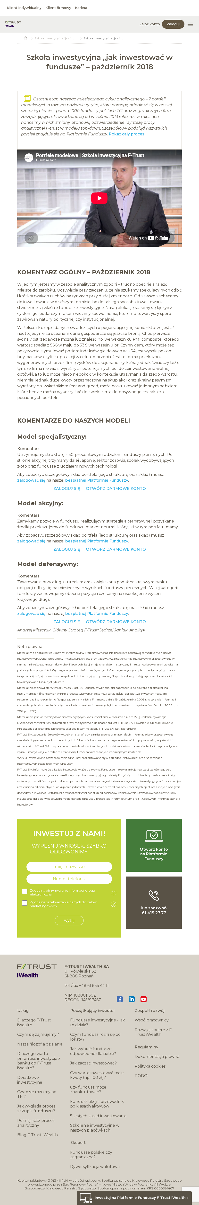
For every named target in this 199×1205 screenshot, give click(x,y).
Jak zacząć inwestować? (93, 1063)
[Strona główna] (13, 24)
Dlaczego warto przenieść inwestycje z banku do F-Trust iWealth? (38, 1060)
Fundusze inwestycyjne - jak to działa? (97, 1022)
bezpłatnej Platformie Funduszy (96, 480)
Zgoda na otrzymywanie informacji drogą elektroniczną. (72, 892)
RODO (141, 1075)
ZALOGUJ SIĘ (67, 488)
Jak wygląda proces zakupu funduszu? (36, 1108)
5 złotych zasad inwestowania (98, 1116)
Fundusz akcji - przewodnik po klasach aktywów (97, 1104)
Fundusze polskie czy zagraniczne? (91, 1155)
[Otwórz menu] (190, 24)
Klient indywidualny (24, 8)
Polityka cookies (150, 1066)
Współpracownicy (152, 1020)
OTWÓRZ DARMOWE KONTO (116, 488)
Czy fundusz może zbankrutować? (88, 1089)
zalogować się (31, 480)
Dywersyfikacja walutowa (95, 1166)
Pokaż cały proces (126, 134)
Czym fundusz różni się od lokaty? (95, 1037)
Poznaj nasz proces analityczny (35, 1123)
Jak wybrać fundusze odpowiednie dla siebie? (93, 1051)
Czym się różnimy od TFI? (37, 1094)
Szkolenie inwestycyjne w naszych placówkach (94, 1128)
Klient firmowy (58, 8)
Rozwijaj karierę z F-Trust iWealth (154, 1032)
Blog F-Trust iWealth (37, 1135)
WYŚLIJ (69, 920)
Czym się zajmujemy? (38, 1034)
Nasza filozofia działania (39, 1044)
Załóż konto (149, 24)
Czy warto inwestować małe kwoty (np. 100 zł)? (97, 1075)
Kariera (81, 8)
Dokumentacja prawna (157, 1056)
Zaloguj (173, 24)
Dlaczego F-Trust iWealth (34, 1022)
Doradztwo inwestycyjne (29, 1080)
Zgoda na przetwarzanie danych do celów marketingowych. (72, 904)
